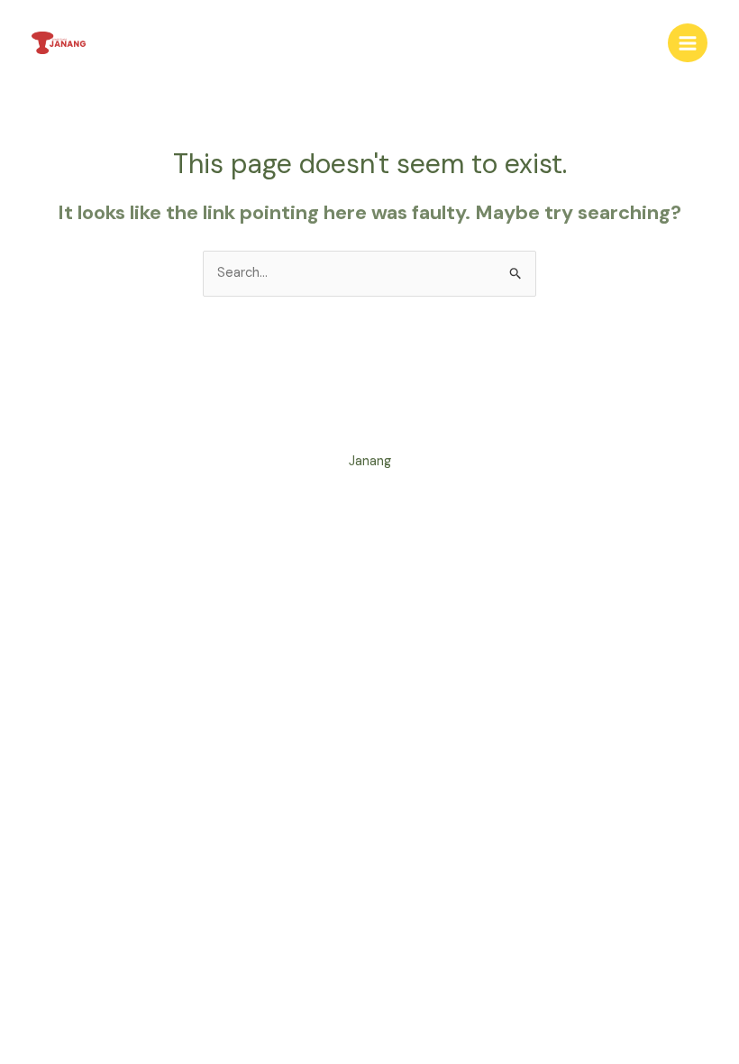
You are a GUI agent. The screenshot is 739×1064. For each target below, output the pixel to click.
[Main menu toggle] (687, 43)
